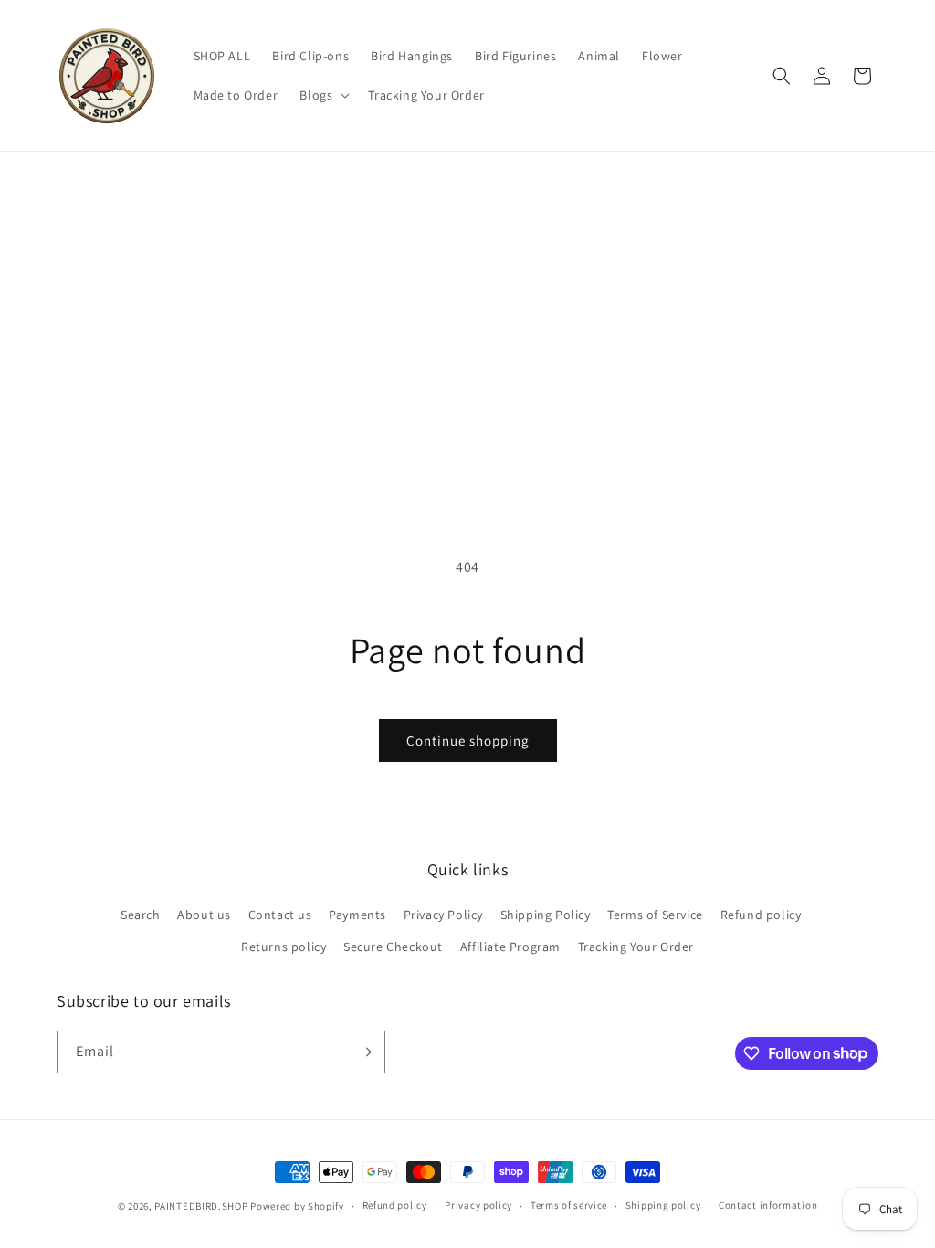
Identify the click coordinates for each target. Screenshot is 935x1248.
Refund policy (761, 914)
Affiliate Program (510, 946)
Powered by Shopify (297, 1206)
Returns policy (283, 946)
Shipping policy (663, 1205)
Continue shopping (468, 740)
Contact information (768, 1205)
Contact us (280, 914)
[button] (323, 95)
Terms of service (569, 1205)
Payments (357, 914)
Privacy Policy (443, 914)
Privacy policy (478, 1205)
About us (204, 914)
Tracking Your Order (636, 946)
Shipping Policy (545, 914)
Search (141, 914)
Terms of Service (655, 914)
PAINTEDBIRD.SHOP (200, 1206)
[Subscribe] (364, 1052)
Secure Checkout (393, 946)
